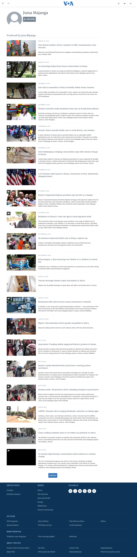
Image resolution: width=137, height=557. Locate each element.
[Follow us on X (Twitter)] (75, 491)
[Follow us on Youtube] (80, 491)
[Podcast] (94, 491)
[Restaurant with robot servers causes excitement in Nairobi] (21, 305)
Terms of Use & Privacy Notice (18, 548)
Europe (40, 502)
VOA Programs (12, 521)
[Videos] (125, 3)
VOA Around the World (46, 552)
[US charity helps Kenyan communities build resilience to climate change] (21, 457)
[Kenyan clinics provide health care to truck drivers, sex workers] (21, 133)
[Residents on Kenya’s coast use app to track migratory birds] (21, 220)
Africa (40, 490)
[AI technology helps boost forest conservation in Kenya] (21, 69)
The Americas (43, 494)
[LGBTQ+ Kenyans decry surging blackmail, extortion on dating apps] (21, 414)
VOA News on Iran (45, 525)
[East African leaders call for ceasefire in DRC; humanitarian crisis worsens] (21, 48)
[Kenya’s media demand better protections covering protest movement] (21, 369)
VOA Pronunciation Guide (110, 552)
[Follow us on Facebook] (70, 491)
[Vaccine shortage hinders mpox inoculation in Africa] (21, 284)
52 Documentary (75, 525)
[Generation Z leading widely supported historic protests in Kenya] (21, 347)
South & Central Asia (45, 510)
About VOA (11, 552)
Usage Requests (106, 548)
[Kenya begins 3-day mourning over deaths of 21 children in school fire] (21, 262)
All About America (13, 494)
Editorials (73, 536)
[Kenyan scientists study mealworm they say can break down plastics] (21, 112)
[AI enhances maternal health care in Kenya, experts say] (21, 241)
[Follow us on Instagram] (85, 491)
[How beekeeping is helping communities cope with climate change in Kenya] (21, 155)
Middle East (42, 506)
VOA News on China (76, 521)
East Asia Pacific (44, 498)
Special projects (13, 525)
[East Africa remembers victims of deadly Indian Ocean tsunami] (21, 91)
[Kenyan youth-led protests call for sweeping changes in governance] (21, 393)
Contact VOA (74, 548)
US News (10, 490)
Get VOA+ (41, 548)
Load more (52, 475)
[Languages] (119, 3)
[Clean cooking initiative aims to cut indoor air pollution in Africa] (21, 436)
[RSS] (89, 491)
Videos (103, 521)
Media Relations (75, 552)
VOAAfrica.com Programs (16, 536)
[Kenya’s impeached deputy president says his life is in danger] (21, 198)
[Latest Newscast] (131, 3)
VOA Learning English (46, 536)
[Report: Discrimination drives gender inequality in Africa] (21, 326)
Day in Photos (43, 521)
